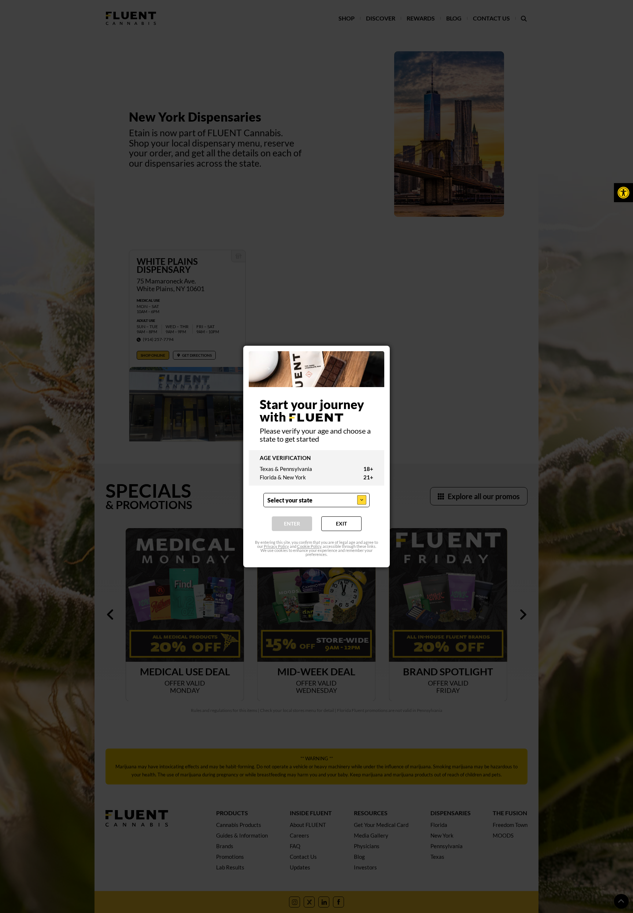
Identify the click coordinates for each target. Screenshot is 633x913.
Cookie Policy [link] (309, 546)
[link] (623, 192)
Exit (341, 523)
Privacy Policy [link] (276, 546)
